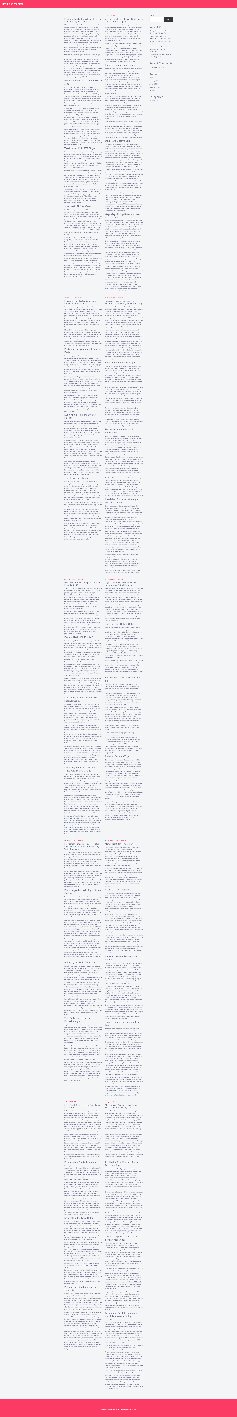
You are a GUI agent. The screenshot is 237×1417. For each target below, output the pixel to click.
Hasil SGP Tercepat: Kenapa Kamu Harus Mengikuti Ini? (82, 583)
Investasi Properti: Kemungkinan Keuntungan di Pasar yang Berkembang (123, 302)
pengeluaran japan (80, 989)
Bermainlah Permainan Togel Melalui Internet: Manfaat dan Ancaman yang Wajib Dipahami (81, 846)
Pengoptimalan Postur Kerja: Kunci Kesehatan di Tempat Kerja (80, 302)
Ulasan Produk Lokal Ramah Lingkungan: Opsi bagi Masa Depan (124, 20)
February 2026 (154, 81)
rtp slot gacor (72, 121)
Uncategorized (154, 100)
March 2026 (153, 78)
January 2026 (154, 84)
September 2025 (155, 87)
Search (152, 15)
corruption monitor (12, 3)
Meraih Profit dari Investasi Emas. (120, 843)
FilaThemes (133, 1409)
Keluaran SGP (83, 618)
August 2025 (154, 90)
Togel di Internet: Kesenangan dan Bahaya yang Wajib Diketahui (121, 583)
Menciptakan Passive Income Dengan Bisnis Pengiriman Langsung (122, 1106)
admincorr (79, 16)
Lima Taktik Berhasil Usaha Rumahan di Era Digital (82, 1106)
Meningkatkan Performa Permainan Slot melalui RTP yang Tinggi (83, 20)
